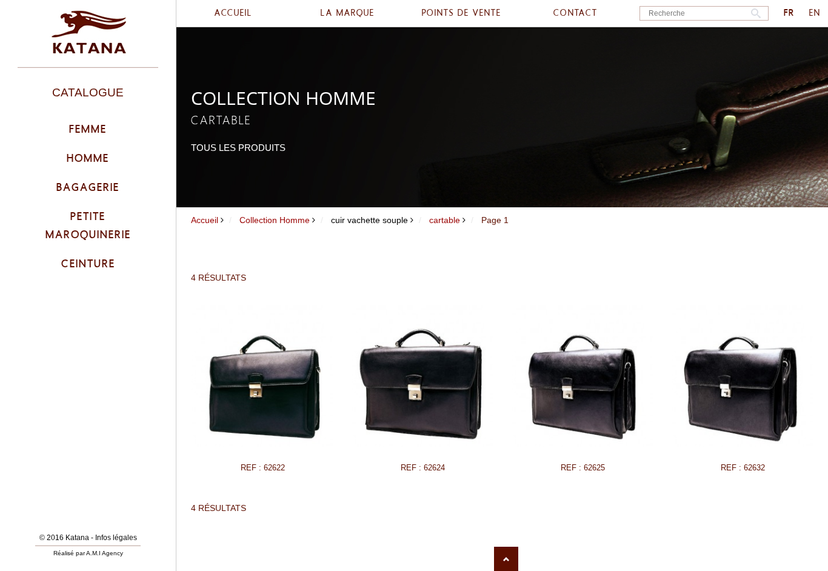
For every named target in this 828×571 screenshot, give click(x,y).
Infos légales (116, 537)
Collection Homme (274, 220)
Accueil (204, 220)
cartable (444, 220)
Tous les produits (238, 147)
